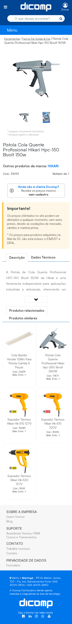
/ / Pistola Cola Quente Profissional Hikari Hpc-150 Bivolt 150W (36, 41)
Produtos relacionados (26, 310)
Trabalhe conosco (18, 549)
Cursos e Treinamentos (21, 537)
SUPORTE (14, 528)
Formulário (13, 565)
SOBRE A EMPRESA (21, 512)
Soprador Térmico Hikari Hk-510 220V (53, 423)
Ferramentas (12, 38)
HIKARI (53, 166)
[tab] (17, 257)
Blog (9, 521)
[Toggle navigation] (5, 7)
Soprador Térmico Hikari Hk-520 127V (19, 480)
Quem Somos (15, 517)
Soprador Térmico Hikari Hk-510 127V (19, 421)
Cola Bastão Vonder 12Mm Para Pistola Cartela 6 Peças (19, 361)
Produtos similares (23, 318)
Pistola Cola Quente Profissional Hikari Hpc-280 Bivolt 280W (52, 363)
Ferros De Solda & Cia (36, 38)
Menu (12, 30)
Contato (11, 553)
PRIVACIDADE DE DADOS (26, 560)
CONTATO (14, 543)
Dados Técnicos (43, 257)
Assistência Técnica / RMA (23, 533)
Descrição (17, 257)
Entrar (65, 9)
